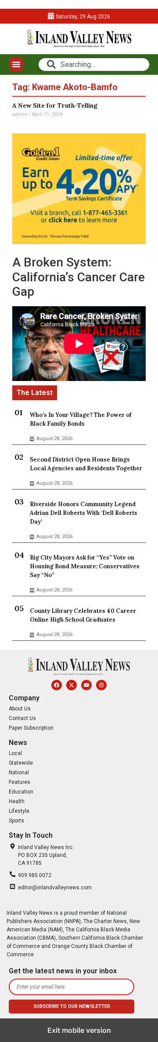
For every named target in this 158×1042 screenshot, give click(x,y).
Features (19, 782)
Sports (16, 821)
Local (15, 753)
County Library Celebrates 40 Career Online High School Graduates (83, 615)
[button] (16, 64)
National (19, 772)
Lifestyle (19, 811)
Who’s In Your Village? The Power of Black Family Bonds (80, 419)
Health (17, 801)
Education (21, 792)
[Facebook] (56, 685)
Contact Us (22, 718)
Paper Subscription (31, 728)
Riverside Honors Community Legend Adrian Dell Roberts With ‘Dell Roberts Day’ (83, 512)
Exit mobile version (79, 1030)
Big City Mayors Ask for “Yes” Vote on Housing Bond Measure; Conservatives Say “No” (85, 566)
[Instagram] (101, 685)
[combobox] (93, 64)
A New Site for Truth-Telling (54, 105)
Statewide (21, 763)
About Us (20, 709)
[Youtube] (86, 685)
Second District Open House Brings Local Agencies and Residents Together (86, 464)
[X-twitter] (71, 685)
